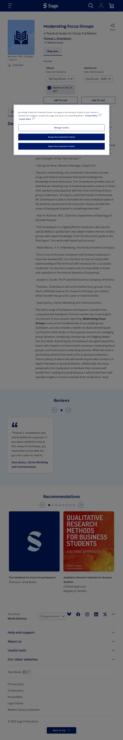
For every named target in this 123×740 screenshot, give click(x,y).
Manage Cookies (61, 127)
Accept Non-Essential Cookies (61, 137)
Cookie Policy (25, 119)
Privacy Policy (91, 115)
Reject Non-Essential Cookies (61, 146)
